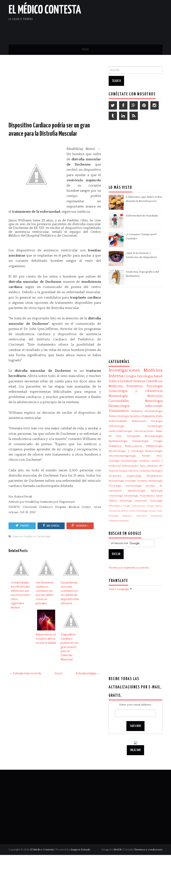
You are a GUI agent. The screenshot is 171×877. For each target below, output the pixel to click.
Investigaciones (124, 370)
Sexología (130, 480)
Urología (156, 421)
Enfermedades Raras (134, 465)
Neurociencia (133, 446)
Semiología (126, 500)
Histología (113, 516)
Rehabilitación (154, 475)
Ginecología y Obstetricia (135, 391)
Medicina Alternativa (135, 516)
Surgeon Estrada (80, 849)
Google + (82, 525)
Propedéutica (147, 495)
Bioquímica (115, 475)
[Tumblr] (113, 116)
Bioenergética (115, 506)
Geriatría (142, 480)
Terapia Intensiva (128, 470)
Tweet (24, 525)
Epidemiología (118, 441)
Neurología (153, 401)
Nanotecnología (136, 490)
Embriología (142, 511)
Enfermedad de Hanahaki (142, 215)
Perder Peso (152, 455)
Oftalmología (154, 446)
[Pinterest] (144, 105)
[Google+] (134, 105)
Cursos (132, 511)
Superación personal (119, 520)
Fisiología (114, 460)
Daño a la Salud (120, 381)
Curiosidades (119, 401)
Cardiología (43, 536)
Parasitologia (131, 495)
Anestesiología (133, 485)
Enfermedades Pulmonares (128, 421)
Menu (85, 49)
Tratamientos (119, 411)
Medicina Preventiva (126, 386)
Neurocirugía (153, 451)
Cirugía (130, 376)
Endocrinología (119, 416)
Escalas (152, 511)
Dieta (159, 416)
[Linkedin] (123, 116)
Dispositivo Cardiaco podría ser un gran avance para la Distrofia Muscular (69, 647)
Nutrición (154, 396)
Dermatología (153, 411)
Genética (135, 416)
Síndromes (141, 500)
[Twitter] (113, 105)
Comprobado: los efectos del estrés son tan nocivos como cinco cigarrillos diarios (20, 595)
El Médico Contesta (45, 10)
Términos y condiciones (148, 849)
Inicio (59, 673)
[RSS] (134, 116)
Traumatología (129, 460)
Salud (158, 376)
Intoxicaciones (143, 431)
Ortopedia (133, 436)
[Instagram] (154, 105)
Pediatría (136, 411)
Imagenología (134, 475)
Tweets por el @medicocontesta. (129, 567)
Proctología (115, 485)
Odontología (116, 495)
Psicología (154, 386)
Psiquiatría (148, 416)
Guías (159, 511)
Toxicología (156, 500)
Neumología (118, 396)
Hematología (155, 480)
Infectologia (116, 426)
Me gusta (53, 525)
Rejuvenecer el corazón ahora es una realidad (46, 639)
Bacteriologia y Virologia (126, 451)
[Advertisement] (113, 30)
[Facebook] (123, 105)
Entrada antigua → (88, 673)
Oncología (145, 376)
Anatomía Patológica (150, 470)
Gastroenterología (120, 431)
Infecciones (153, 406)
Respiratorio (156, 516)
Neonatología (153, 436)
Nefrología (156, 490)
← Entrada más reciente (25, 673)
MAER (117, 849)
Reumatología (116, 480)
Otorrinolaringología (122, 455)
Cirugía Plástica (154, 506)
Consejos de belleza (118, 511)
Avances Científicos (24, 536)
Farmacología (119, 406)
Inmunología (140, 441)
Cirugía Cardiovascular (134, 506)
